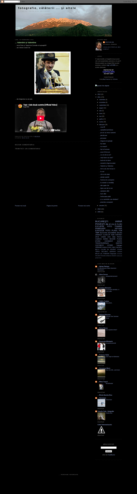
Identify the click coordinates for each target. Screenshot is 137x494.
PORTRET (118, 235)
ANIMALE (105, 247)
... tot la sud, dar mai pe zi (107, 169)
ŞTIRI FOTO (98, 257)
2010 (99, 209)
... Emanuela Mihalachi (105, 341)
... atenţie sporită (104, 177)
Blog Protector (106, 79)
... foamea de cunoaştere (106, 180)
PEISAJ (119, 237)
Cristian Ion (109, 42)
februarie (102, 124)
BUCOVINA (103, 233)
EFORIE (98, 241)
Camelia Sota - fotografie (106, 411)
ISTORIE (110, 245)
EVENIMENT (109, 241)
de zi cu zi (25, 138)
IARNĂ (118, 221)
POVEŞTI (100, 224)
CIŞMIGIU (98, 239)
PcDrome (115, 79)
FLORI (119, 224)
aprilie (101, 119)
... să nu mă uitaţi (104, 174)
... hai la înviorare (104, 149)
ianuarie (101, 205)
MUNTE (119, 241)
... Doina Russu (103, 328)
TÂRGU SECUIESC (101, 251)
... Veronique (102, 398)
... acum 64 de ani (104, 152)
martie (101, 122)
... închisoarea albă (105, 196)
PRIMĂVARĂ (100, 228)
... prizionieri (102, 138)
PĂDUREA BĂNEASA (106, 255)
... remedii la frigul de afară (107, 163)
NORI (113, 235)
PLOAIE (119, 239)
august (101, 108)
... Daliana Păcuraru (104, 314)
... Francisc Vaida (103, 355)
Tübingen (119, 245)
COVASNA (119, 253)
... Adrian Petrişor (103, 266)
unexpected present (111, 276)
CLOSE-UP (106, 235)
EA (108, 249)
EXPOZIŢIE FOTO (102, 230)
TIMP (97, 233)
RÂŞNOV (114, 255)
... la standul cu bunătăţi (106, 182)
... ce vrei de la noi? (105, 155)
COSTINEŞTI (99, 245)
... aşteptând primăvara (106, 130)
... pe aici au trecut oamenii (107, 132)
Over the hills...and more (113, 370)
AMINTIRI (119, 243)
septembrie (102, 105)
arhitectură (119, 255)
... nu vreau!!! (103, 146)
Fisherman (109, 399)
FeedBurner (111, 455)
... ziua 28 (102, 127)
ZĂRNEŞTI (98, 235)
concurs (119, 251)
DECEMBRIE (112, 233)
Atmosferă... (109, 303)
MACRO (119, 233)
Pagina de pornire (52, 206)
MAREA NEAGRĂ (109, 239)
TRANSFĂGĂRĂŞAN (102, 243)
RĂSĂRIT (113, 249)
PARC (110, 247)
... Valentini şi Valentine (25, 42)
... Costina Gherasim (104, 288)
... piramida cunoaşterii (106, 202)
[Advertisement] (40, 200)
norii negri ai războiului (112, 356)
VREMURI (98, 247)
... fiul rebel (102, 144)
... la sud (101, 171)
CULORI (103, 249)
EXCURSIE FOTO (103, 226)
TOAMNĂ (118, 226)
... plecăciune (103, 135)
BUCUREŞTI (101, 221)
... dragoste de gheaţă (105, 141)
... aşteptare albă (104, 191)
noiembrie (102, 99)
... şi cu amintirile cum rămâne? (108, 199)
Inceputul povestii (111, 343)
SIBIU (113, 247)
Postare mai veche (84, 206)
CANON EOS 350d (108, 237)
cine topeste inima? (111, 330)
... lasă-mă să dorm (105, 160)
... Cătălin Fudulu (103, 301)
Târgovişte (113, 253)
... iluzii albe (102, 194)
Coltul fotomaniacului (105, 424)
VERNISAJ (112, 251)
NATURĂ (118, 228)
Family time (109, 413)
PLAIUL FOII (117, 230)
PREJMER (97, 255)
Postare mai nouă (20, 206)
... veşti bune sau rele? (106, 157)
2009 (99, 212)
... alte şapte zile (104, 185)
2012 (99, 94)
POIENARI (106, 253)
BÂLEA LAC (99, 253)
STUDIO (119, 249)
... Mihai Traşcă (103, 381)
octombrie (102, 102)
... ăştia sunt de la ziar (106, 188)
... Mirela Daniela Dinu (105, 395)
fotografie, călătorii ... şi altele (47, 8)
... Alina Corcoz (103, 274)
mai (100, 116)
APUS (97, 237)
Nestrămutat (109, 383)
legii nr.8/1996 (111, 65)
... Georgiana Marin (104, 368)
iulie (100, 111)
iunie (101, 113)
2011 (99, 97)
